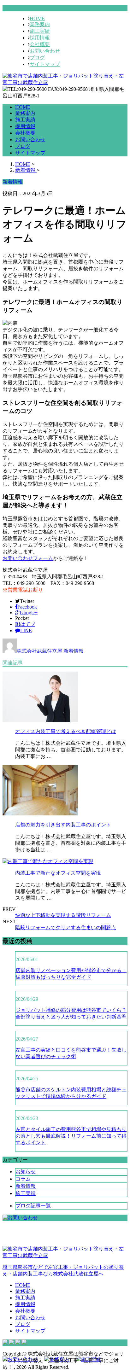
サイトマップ (45, 64)
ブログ (37, 57)
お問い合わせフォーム (28, 558)
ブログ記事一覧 (33, 1205)
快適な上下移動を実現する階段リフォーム (63, 915)
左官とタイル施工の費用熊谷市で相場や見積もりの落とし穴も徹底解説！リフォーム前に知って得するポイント (71, 1136)
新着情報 (73, 651)
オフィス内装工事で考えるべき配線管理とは (65, 731)
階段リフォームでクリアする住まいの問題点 (65, 927)
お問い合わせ (45, 51)
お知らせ (25, 1171)
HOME (37, 18)
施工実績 (40, 31)
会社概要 (40, 44)
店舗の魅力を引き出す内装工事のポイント (63, 824)
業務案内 (40, 24)
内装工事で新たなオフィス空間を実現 (58, 873)
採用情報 (40, 37)
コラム (23, 1178)
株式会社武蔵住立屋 (39, 651)
